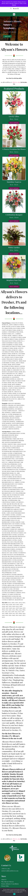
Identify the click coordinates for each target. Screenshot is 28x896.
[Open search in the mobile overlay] (11, 8)
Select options (14, 122)
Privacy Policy (5, 886)
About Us (3, 879)
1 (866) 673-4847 (16, 82)
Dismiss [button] (14, 5)
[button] (14, 14)
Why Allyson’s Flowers (7, 881)
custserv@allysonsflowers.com (9, 871)
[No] (26, 891)
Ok (14, 894)
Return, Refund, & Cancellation (10, 884)
